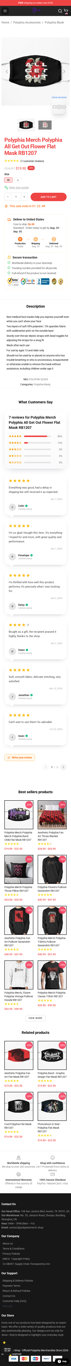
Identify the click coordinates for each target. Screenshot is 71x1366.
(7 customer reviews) (32, 161)
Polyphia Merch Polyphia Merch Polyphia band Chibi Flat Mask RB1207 (18, 836)
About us (8, 1243)
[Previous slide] (7, 71)
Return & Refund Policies (16, 1290)
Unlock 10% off (7, 1350)
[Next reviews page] (63, 767)
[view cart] (66, 11)
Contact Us (9, 1295)
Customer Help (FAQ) (14, 1301)
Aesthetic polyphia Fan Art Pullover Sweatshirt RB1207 (17, 942)
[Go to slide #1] (26, 125)
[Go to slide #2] (45, 125)
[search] (60, 11)
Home (5, 22)
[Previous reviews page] (45, 767)
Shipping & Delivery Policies (18, 1280)
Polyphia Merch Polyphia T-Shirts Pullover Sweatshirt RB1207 (52, 942)
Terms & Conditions (13, 1248)
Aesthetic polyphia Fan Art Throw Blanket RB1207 (51, 836)
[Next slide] (64, 71)
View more (36, 1018)
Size (6, 174)
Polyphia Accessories (27, 22)
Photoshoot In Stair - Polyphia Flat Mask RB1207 (49, 1128)
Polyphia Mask (54, 22)
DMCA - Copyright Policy (16, 1258)
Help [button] (64, 1361)
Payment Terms (11, 1285)
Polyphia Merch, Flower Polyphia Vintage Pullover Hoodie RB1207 (18, 996)
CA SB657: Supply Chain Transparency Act (26, 1263)
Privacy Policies (11, 1253)
